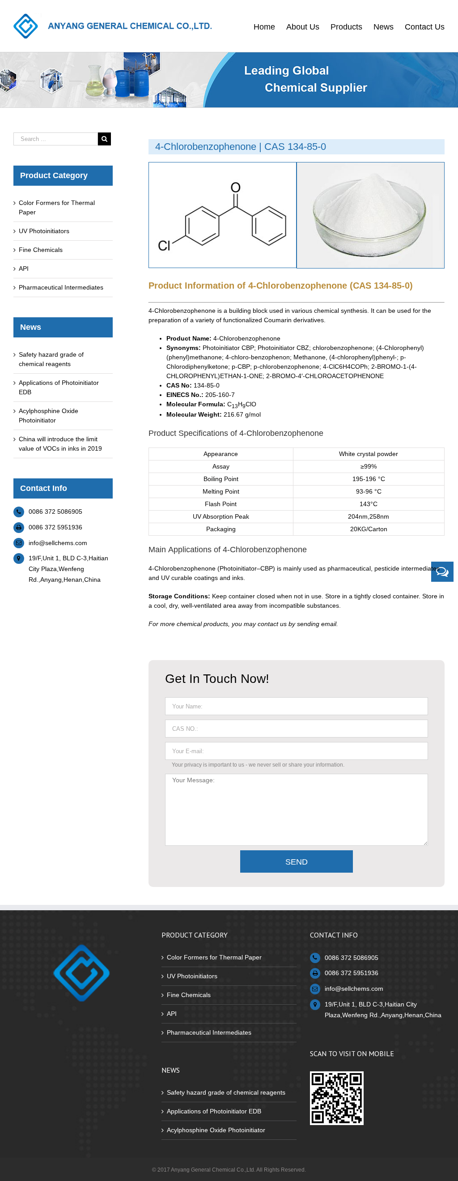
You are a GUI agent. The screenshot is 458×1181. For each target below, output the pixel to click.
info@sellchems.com (58, 542)
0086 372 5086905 (55, 511)
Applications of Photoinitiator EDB (214, 1111)
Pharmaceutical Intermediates (61, 287)
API (24, 268)
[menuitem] (270, 26)
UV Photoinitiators (44, 230)
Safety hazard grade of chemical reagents (226, 1092)
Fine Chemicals (41, 249)
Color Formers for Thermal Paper (214, 957)
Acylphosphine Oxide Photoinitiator (216, 1130)
